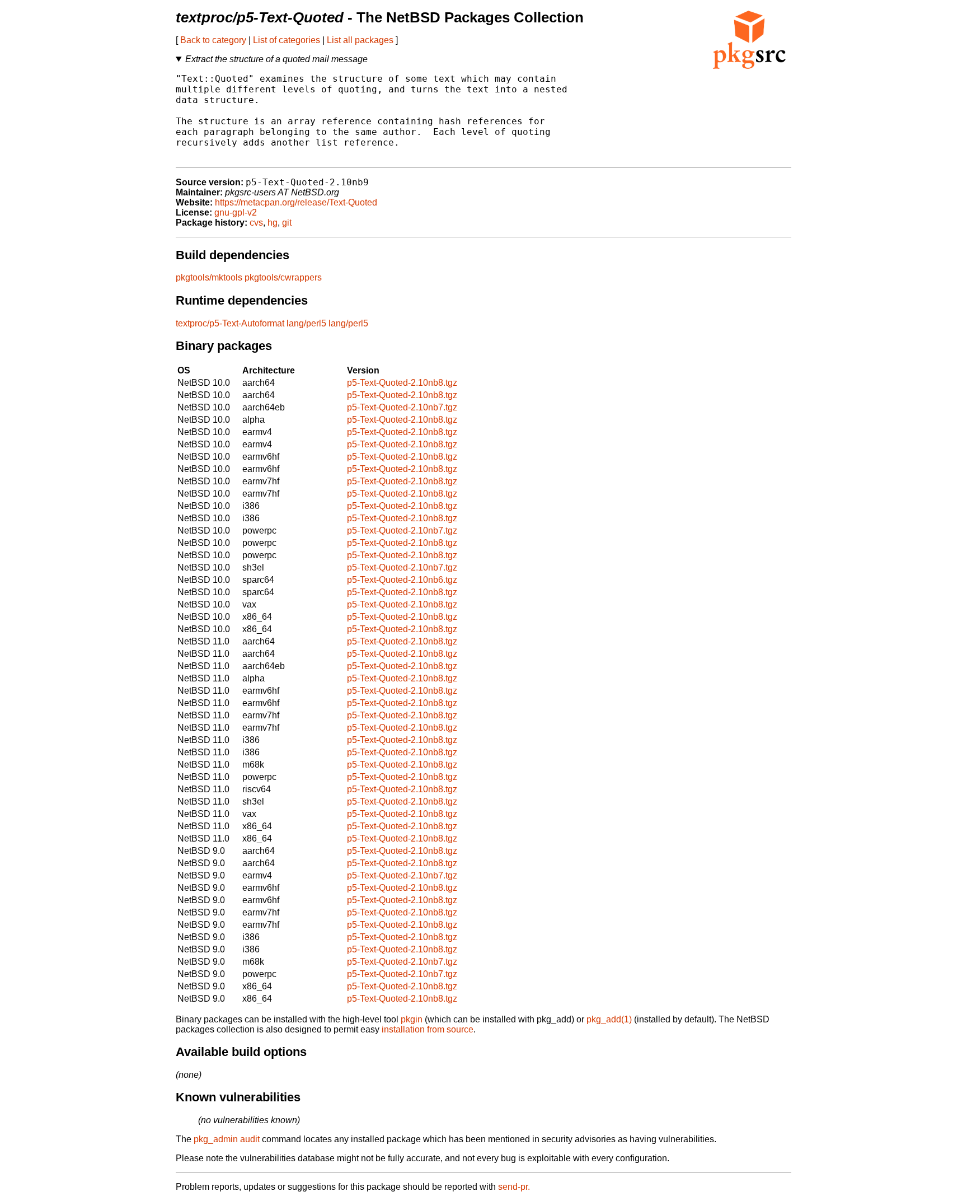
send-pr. (514, 1186)
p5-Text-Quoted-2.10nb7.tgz (402, 407)
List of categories (286, 40)
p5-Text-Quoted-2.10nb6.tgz (402, 580)
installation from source (427, 1029)
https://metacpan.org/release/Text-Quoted (296, 202)
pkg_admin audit (227, 1139)
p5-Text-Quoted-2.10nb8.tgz (402, 382)
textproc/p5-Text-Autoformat (230, 323)
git (287, 222)
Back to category (213, 40)
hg (272, 222)
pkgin (412, 1019)
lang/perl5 (306, 323)
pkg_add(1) (609, 1019)
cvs (256, 222)
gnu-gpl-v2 (235, 212)
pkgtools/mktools (209, 277)
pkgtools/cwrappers (283, 277)
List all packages (360, 40)
